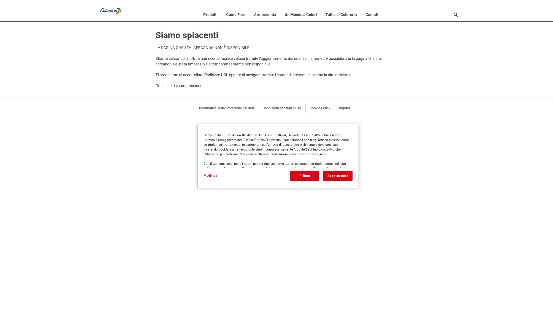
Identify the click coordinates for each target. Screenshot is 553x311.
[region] (278, 156)
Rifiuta (304, 176)
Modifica (210, 176)
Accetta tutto (337, 176)
